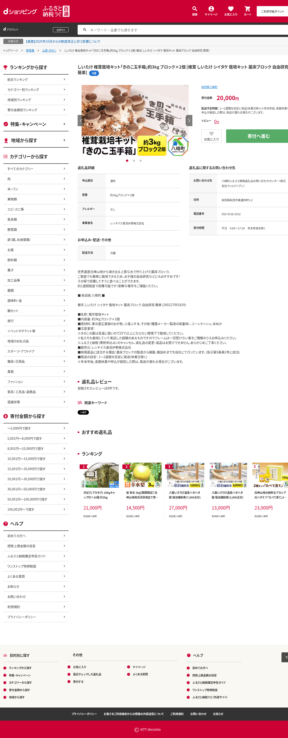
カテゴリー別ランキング (23, 89)
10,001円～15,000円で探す (26, 458)
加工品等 (13, 280)
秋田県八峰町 (209, 87)
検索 (195, 14)
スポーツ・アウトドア (21, 351)
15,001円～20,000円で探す (26, 468)
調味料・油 (14, 300)
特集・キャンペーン (28, 124)
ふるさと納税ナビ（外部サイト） (210, 697)
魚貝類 (12, 219)
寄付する (78, 681)
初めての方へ (16, 535)
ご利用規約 (177, 714)
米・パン (12, 189)
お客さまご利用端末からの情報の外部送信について (134, 714)
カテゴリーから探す (20, 682)
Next (189, 120)
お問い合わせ (16, 596)
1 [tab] (127, 161)
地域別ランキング (19, 99)
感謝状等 (13, 402)
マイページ (211, 14)
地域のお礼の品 (18, 341)
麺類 (10, 290)
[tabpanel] (135, 120)
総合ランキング (17, 79)
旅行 (10, 320)
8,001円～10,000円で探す (25, 448)
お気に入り (230, 14)
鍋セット (12, 310)
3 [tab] (141, 161)
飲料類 (12, 260)
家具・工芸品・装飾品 (21, 391)
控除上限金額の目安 (21, 546)
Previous (81, 120)
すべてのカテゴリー (20, 168)
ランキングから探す (20, 668)
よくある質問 (16, 576)
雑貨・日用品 (16, 361)
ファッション (15, 381)
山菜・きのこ (49, 50)
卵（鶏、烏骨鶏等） (19, 239)
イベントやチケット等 (21, 331)
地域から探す (24, 140)
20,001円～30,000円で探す (26, 479)
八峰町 (83, 412)
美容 (10, 371)
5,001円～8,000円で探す (24, 438)
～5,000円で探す (19, 428)
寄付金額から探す (19, 690)
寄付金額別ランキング (22, 109)
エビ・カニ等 (15, 209)
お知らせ (13, 586)
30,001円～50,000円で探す (26, 489)
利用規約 (13, 606)
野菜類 (30, 50)
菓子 (10, 270)
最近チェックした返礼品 (87, 674)
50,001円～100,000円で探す (27, 499)
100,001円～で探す (20, 509)
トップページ (10, 50)
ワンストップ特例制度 (21, 566)
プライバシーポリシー (21, 617)
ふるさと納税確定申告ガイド (26, 556)
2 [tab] (134, 161)
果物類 (12, 199)
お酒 (10, 249)
